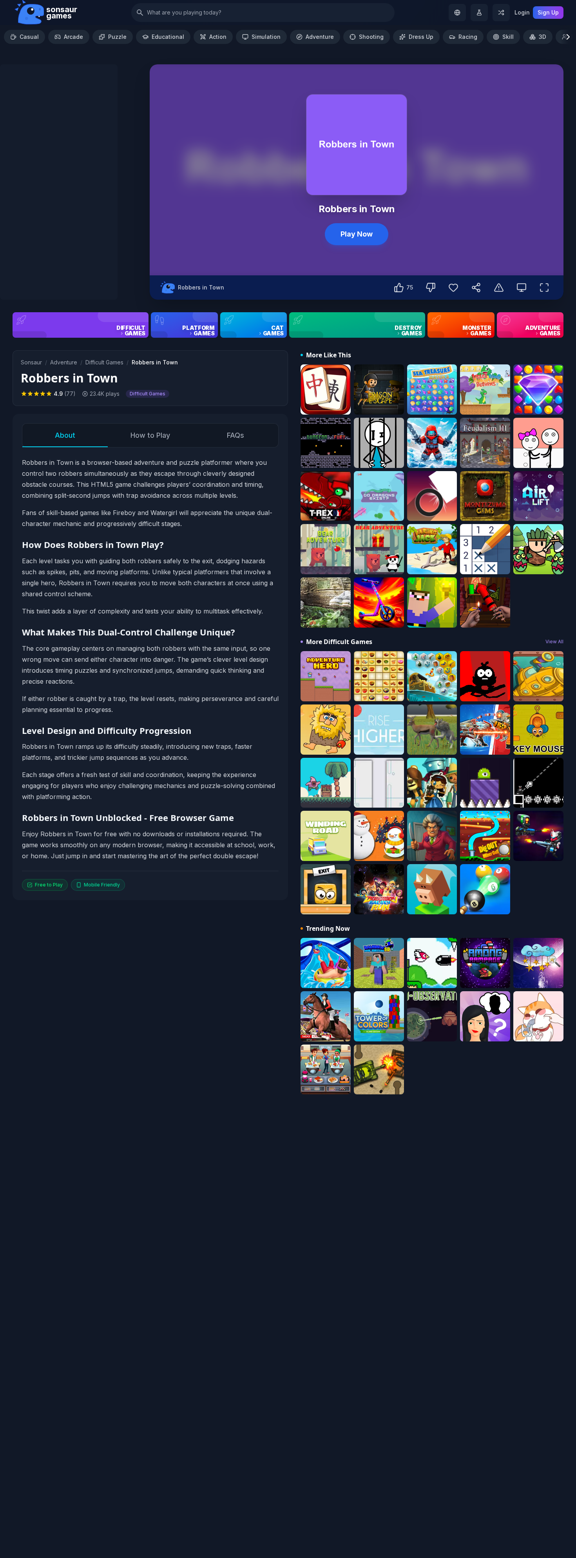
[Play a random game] (501, 12)
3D (542, 36)
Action (217, 36)
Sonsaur (31, 362)
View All (554, 641)
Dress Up (421, 36)
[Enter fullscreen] (544, 287)
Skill (508, 36)
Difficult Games (104, 362)
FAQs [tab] (235, 435)
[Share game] (476, 287)
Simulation (266, 36)
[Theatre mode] (521, 287)
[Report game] (499, 287)
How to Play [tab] (150, 435)
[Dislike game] (430, 287)
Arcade (73, 36)
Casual (29, 36)
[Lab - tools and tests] (479, 12)
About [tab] (65, 435)
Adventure (320, 36)
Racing (467, 36)
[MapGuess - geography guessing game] (457, 12)
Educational (168, 36)
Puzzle (117, 36)
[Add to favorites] (453, 287)
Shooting (371, 36)
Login (522, 12)
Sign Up (548, 12)
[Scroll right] (568, 37)
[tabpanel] (150, 674)
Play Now (357, 234)
